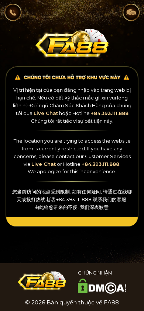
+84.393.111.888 (109, 113)
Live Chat (46, 113)
